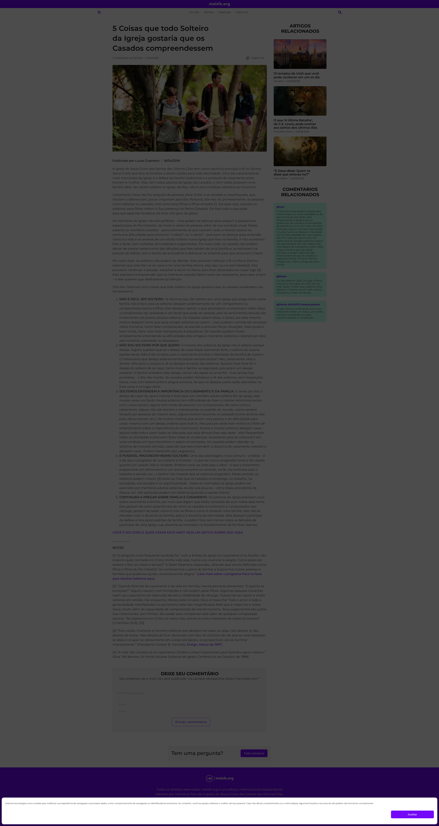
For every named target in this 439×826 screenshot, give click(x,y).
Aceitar (412, 814)
